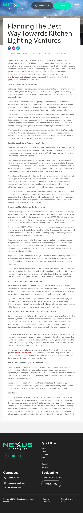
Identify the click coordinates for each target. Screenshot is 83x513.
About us (45, 451)
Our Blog (45, 467)
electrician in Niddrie (24, 352)
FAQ (43, 458)
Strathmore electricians (18, 77)
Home (44, 448)
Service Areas (47, 461)
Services (45, 454)
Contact (45, 464)
